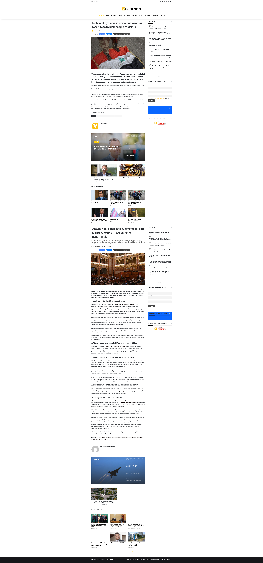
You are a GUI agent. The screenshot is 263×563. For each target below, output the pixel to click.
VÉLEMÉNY (113, 15)
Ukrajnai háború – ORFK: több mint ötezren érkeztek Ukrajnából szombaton (117, 202)
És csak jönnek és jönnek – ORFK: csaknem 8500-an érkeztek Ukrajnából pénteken (136, 219)
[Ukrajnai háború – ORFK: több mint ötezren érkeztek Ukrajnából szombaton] (118, 195)
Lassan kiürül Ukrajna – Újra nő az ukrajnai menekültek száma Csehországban (136, 202)
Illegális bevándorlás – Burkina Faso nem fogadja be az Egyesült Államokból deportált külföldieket (99, 219)
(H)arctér (96, 141)
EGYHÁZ (120, 15)
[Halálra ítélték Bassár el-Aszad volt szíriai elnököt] (99, 195)
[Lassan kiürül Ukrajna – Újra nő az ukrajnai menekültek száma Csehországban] (136, 195)
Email (149, 86)
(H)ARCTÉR (101, 15)
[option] (118, 147)
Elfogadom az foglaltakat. (159, 98)
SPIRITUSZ (155, 15)
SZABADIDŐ (148, 15)
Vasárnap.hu (96, 30)
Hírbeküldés (145, 559)
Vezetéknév (150, 90)
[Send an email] (99, 30)
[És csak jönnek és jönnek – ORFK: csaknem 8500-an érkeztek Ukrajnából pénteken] (136, 212)
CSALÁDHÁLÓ (127, 15)
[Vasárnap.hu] (131, 9)
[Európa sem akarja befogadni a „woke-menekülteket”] (118, 212)
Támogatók (169, 559)
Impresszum (139, 559)
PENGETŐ (134, 15)
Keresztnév (150, 94)
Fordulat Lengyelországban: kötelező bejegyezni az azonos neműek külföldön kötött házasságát (108, 148)
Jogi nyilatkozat (163, 559)
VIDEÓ (161, 15)
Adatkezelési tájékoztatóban (160, 98)
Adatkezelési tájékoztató (154, 559)
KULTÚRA (141, 15)
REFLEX (107, 15)
